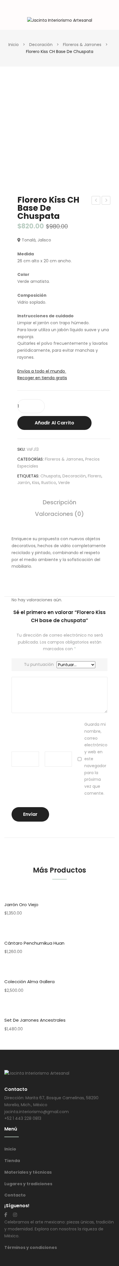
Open (8, 10)
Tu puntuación (39, 664)
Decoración (41, 44)
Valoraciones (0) (59, 514)
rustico (48, 482)
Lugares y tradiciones (28, 1184)
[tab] (59, 505)
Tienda (12, 1161)
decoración (74, 476)
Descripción (59, 502)
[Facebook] (5, 1215)
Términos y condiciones (30, 1247)
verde (64, 482)
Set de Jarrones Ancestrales (35, 1020)
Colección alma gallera (29, 982)
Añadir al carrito (54, 422)
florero (94, 476)
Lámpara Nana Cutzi (106, 201)
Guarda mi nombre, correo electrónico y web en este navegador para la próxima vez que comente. (95, 758)
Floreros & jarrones (82, 44)
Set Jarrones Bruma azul (96, 201)
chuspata (50, 476)
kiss (35, 482)
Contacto (15, 1195)
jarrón (23, 482)
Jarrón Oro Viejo (21, 905)
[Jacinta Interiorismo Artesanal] (59, 20)
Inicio (13, 44)
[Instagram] (15, 1215)
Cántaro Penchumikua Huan (34, 943)
